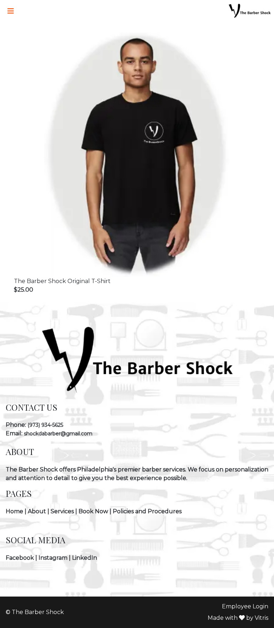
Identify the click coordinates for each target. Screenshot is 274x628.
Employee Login (245, 606)
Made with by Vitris (238, 617)
